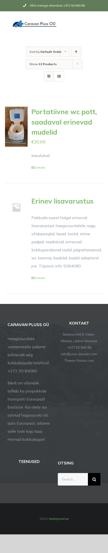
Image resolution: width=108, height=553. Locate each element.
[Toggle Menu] (97, 24)
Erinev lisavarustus (62, 201)
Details (40, 167)
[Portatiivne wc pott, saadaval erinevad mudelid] (16, 127)
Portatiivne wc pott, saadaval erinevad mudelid (64, 121)
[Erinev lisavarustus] (16, 207)
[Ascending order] (76, 52)
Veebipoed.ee (59, 519)
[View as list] (59, 76)
